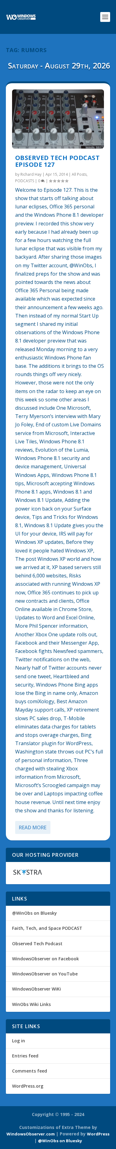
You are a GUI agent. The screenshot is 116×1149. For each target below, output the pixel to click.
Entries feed (25, 1056)
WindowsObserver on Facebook (45, 959)
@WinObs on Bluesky (34, 913)
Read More (32, 827)
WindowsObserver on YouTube (45, 974)
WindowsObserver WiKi (36, 989)
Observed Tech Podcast (37, 943)
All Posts (79, 174)
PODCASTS (24, 180)
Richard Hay (30, 174)
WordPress (98, 1134)
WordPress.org (27, 1086)
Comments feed (29, 1071)
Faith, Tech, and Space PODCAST (47, 928)
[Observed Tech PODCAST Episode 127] (58, 119)
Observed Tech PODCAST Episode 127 (57, 161)
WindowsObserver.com (30, 1134)
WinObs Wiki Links (31, 1004)
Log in (18, 1041)
